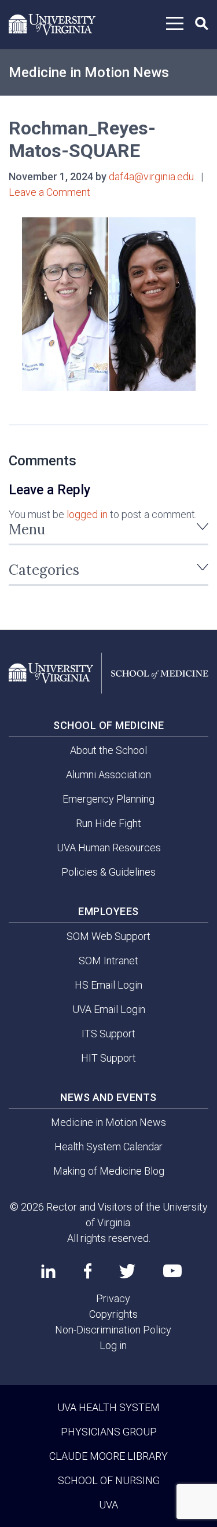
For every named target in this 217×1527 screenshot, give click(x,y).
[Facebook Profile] (87, 1270)
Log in (113, 1345)
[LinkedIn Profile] (48, 1271)
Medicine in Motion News (89, 72)
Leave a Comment (49, 192)
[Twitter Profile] (127, 1271)
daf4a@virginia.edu (151, 176)
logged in (87, 514)
